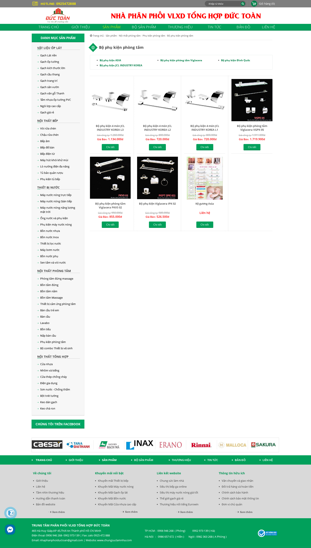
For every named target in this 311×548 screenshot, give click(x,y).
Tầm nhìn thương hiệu (50, 492)
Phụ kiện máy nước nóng (56, 224)
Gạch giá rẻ (47, 112)
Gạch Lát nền (48, 55)
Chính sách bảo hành (235, 492)
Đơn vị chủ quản (232, 504)
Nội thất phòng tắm (54, 271)
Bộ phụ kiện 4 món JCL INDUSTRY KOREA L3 (110, 128)
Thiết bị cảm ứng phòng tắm (58, 304)
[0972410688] (10, 513)
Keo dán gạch (48, 402)
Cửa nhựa (46, 364)
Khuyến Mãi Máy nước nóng (115, 486)
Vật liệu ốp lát (49, 48)
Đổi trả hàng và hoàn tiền (237, 486)
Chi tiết (110, 147)
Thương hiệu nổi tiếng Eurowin (179, 504)
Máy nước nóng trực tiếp (56, 195)
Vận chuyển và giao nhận (237, 481)
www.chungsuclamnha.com (114, 540)
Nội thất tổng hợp (53, 357)
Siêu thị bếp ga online (173, 486)
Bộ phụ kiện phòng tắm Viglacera (181, 60)
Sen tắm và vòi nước (53, 262)
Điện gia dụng (48, 383)
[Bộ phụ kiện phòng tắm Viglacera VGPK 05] (251, 100)
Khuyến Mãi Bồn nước (112, 498)
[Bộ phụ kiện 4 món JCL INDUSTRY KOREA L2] (157, 100)
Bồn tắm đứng (49, 285)
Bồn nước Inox (49, 237)
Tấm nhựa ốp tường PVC (55, 100)
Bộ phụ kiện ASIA (110, 60)
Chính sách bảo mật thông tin (240, 498)
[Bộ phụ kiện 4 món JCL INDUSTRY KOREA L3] (110, 100)
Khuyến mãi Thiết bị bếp (113, 481)
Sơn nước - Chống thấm (55, 389)
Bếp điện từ (47, 154)
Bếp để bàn (47, 147)
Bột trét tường (49, 396)
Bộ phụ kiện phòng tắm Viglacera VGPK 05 (252, 128)
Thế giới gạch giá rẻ (171, 498)
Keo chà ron (47, 408)
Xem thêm (58, 512)
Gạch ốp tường (49, 62)
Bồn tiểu (45, 329)
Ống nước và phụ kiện (54, 218)
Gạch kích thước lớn (52, 68)
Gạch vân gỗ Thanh (52, 93)
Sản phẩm (111, 35)
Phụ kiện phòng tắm (53, 342)
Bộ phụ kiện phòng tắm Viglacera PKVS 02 (110, 205)
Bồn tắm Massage (51, 297)
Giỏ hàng (267, 3)
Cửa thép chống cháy (53, 377)
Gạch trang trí (48, 81)
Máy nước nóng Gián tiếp (56, 201)
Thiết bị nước (48, 187)
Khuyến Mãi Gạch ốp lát (113, 492)
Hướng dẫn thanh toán (50, 498)
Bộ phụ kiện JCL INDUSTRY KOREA (121, 65)
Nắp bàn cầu (48, 335)
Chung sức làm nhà (172, 481)
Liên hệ (40, 486)
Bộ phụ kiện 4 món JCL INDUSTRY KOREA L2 (157, 128)
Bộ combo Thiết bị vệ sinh (56, 348)
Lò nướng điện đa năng (54, 166)
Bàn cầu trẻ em (49, 310)
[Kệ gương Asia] (204, 178)
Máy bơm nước (49, 250)
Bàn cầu (45, 316)
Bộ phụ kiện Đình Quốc (235, 60)
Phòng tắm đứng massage (56, 278)
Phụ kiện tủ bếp (50, 179)
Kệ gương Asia (204, 203)
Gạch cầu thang (50, 74)
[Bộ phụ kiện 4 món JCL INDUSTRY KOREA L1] (204, 100)
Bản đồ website (45, 504)
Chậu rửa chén (49, 135)
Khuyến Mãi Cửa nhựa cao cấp (117, 504)
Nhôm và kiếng (49, 370)
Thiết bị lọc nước (50, 243)
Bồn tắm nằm (48, 291)
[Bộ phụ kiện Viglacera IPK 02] (157, 178)
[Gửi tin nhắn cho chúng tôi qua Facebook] (10, 529)
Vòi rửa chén (48, 128)
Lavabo (45, 323)
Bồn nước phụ (49, 256)
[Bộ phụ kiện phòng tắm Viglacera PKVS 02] (110, 178)
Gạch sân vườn (49, 87)
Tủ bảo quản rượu (51, 173)
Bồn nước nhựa (50, 231)
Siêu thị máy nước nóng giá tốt (179, 492)
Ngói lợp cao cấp (50, 106)
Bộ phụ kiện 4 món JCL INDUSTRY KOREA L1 (204, 128)
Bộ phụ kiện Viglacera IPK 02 (157, 203)
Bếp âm (45, 141)
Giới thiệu (42, 481)
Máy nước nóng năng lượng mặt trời (57, 210)
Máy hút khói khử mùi (54, 160)
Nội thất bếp (47, 121)
